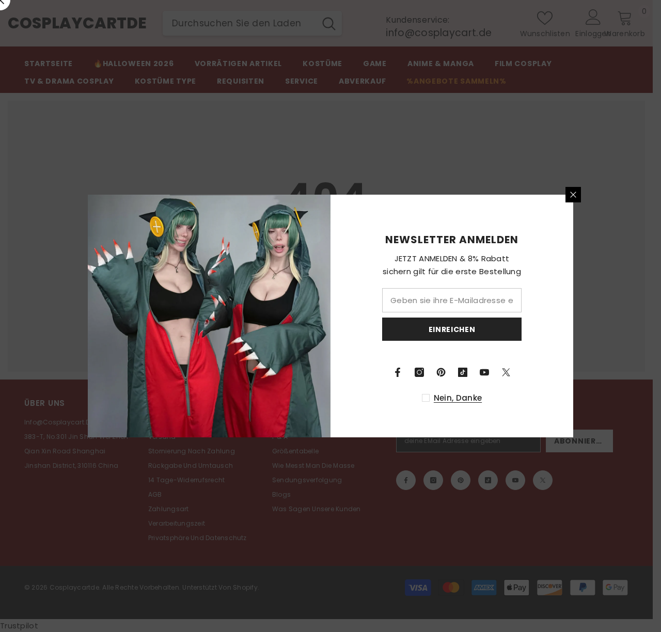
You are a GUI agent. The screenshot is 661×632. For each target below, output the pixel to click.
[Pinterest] (441, 372)
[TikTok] (463, 372)
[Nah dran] (573, 194)
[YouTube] (484, 372)
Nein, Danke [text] (458, 397)
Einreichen (452, 329)
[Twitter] (506, 372)
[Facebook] (397, 372)
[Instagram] (419, 372)
